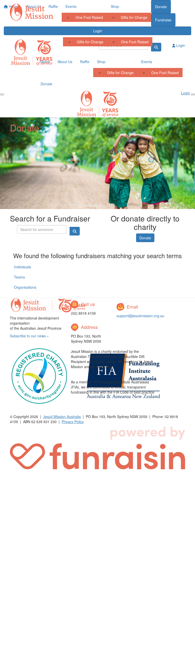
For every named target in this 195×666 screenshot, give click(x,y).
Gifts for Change (90, 41)
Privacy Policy (73, 421)
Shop (71, 30)
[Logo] (31, 12)
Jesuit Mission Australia (62, 416)
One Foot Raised (135, 41)
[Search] (156, 47)
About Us (34, 30)
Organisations (25, 287)
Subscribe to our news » (29, 335)
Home (15, 30)
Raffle (54, 30)
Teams (19, 277)
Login (184, 30)
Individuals (22, 266)
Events (116, 30)
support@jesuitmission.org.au (140, 315)
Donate (162, 31)
